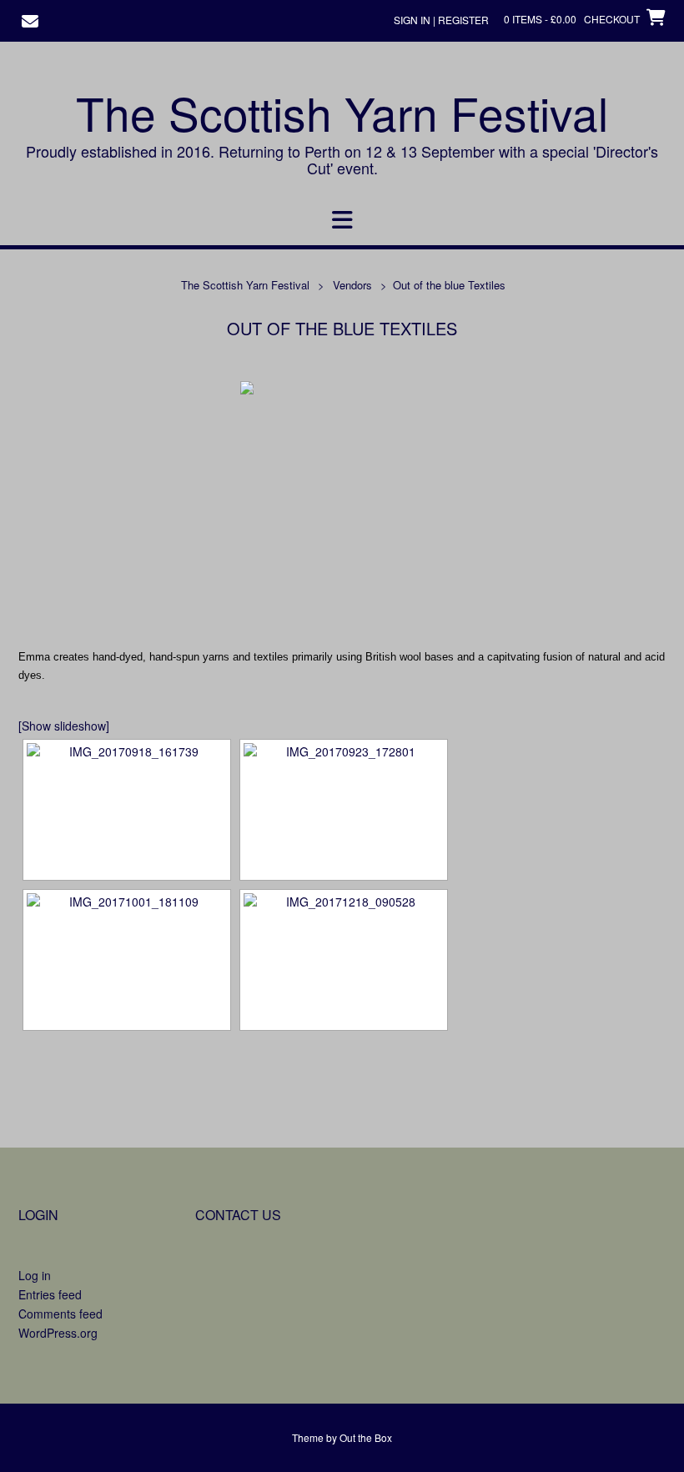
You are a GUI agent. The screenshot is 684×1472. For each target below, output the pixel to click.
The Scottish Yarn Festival (342, 112)
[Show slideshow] (63, 725)
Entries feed (50, 1294)
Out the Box (365, 1437)
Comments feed (60, 1313)
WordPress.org (58, 1332)
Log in (34, 1275)
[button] (342, 220)
